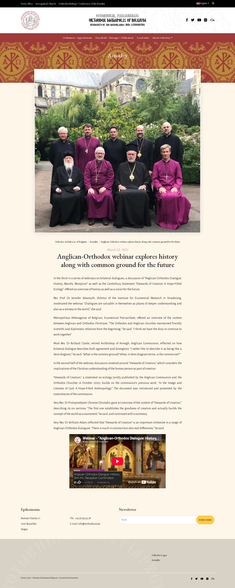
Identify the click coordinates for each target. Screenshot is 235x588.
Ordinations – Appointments (77, 37)
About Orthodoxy (161, 37)
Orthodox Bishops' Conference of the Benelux (82, 3)
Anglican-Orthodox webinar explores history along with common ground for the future (140, 241)
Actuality (93, 241)
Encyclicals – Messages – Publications (114, 37)
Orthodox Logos (159, 555)
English (203, 3)
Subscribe (205, 519)
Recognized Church (46, 3)
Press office (27, 3)
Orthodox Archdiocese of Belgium (71, 241)
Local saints (143, 37)
